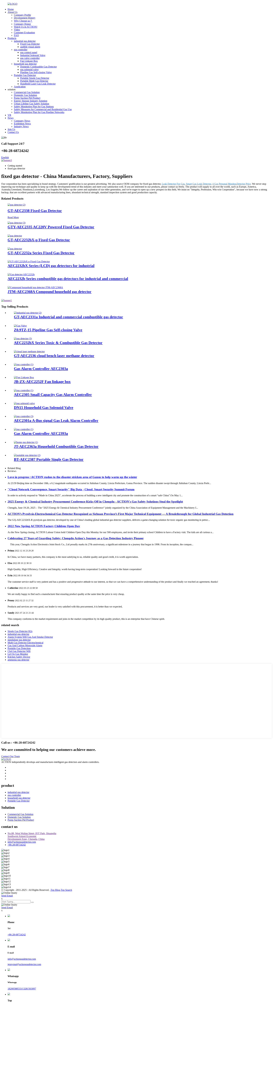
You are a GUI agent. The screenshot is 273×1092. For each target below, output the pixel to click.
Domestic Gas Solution (25, 95)
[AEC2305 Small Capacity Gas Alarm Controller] (23, 390)
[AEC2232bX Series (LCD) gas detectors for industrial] (29, 261)
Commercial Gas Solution (27, 92)
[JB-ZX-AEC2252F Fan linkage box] (24, 377)
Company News (22, 120)
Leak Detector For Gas (173, 184)
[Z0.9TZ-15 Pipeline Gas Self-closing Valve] (20, 325)
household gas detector (25, 63)
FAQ (16, 35)
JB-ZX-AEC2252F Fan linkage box (42, 382)
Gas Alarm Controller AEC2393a (41, 433)
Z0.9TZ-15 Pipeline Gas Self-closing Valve (48, 330)
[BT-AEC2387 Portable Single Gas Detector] (27, 455)
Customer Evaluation (24, 32)
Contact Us (13, 132)
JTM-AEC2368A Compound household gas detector (49, 292)
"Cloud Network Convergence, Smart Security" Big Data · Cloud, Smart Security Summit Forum (71, 489)
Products (12, 38)
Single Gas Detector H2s (20, 631)
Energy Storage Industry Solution (30, 100)
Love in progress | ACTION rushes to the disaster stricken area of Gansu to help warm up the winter (72, 477)
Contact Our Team (10, 756)
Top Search (66, 890)
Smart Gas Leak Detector (198, 184)
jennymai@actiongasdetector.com (24, 964)
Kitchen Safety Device (19, 657)
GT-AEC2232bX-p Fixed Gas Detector (39, 240)
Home (11, 9)
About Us (12, 12)
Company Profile (22, 15)
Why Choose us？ (23, 20)
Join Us (11, 129)
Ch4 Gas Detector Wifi (19, 651)
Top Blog (55, 890)
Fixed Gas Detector (30, 44)
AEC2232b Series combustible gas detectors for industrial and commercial (68, 279)
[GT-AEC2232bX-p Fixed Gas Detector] (15, 235)
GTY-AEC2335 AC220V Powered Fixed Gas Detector (51, 227)
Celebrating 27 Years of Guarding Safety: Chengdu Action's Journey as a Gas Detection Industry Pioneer (76, 538)
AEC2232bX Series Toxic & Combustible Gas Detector (58, 343)
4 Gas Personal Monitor (224, 184)
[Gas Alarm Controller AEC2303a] (23, 364)
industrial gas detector (25, 41)
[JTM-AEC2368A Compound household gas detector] (35, 287)
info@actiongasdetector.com (22, 842)
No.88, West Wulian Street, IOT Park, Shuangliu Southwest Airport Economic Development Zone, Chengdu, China (32, 836)
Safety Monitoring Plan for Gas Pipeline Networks (39, 112)
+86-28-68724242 (17, 844)
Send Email (7, 895)
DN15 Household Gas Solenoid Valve (43, 407)
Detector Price (244, 184)
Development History (24, 17)
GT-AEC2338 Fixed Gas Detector (35, 211)
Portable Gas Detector (25, 75)
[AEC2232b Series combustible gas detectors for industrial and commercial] (21, 274)
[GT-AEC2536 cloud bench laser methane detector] (29, 351)
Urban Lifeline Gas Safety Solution (31, 103)
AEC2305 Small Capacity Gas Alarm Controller (53, 395)
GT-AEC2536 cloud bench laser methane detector (54, 356)
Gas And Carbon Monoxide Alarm (25, 645)
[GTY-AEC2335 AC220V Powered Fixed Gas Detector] (16, 222)
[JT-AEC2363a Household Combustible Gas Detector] (26, 442)
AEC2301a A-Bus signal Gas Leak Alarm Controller (56, 420)
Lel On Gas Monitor (18, 654)
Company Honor (22, 24)
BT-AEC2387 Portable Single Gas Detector (49, 459)
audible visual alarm (30, 46)
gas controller (20, 49)
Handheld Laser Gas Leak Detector (38, 83)
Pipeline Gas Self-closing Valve (36, 72)
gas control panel (28, 52)
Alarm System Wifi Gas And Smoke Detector (30, 637)
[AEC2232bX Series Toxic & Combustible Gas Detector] (23, 338)
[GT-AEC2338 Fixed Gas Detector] (16, 204)
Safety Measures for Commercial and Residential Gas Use (43, 109)
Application (20, 86)
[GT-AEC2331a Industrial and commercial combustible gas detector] (28, 312)
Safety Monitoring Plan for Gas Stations (34, 106)
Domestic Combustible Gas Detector (38, 66)
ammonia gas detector (18, 659)
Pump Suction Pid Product (27, 98)
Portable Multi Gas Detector (34, 81)
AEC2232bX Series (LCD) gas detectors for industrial (51, 266)
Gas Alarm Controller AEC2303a (41, 369)
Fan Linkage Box (29, 61)
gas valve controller (30, 58)
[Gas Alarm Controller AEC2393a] (23, 429)
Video (17, 29)
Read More (13, 217)
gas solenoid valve (29, 69)
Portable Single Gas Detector (34, 78)
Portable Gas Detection (19, 648)
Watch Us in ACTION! (25, 26)
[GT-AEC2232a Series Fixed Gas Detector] (15, 248)
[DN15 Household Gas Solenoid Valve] (24, 403)
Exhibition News (22, 123)
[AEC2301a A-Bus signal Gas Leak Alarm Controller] (23, 416)
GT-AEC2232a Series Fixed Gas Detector (41, 253)
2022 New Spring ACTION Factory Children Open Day (44, 526)
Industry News (21, 126)
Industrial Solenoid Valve (32, 55)
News (10, 118)
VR (9, 115)
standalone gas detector (19, 639)
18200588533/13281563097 (22, 988)
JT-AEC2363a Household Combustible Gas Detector (56, 446)
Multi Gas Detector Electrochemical (25, 642)
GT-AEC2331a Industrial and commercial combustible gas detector (68, 317)
